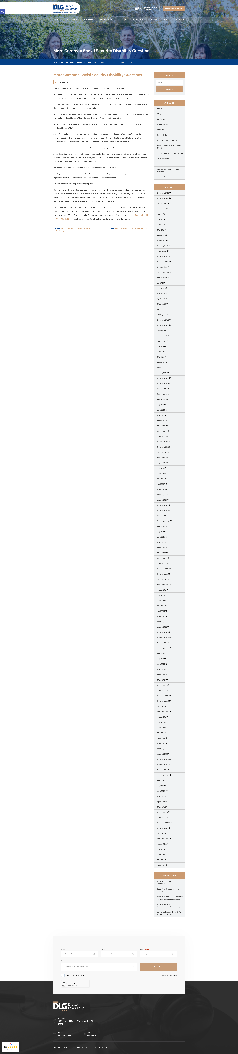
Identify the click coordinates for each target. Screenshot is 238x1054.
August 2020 (162, 278)
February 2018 (162, 431)
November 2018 (163, 383)
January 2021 (162, 251)
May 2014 (160, 669)
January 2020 (162, 315)
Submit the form (158, 967)
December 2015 (163, 569)
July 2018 (160, 405)
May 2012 (160, 796)
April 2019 (161, 362)
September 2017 (163, 458)
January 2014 (162, 690)
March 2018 (161, 426)
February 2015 (162, 622)
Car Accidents (162, 119)
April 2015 (161, 611)
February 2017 (162, 495)
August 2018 (162, 399)
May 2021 (160, 230)
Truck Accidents (163, 158)
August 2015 (162, 590)
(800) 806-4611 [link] (62, 219)
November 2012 (163, 765)
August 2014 (162, 653)
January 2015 (162, 627)
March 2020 (161, 304)
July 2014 (160, 659)
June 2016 (161, 537)
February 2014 (162, 685)
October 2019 (162, 330)
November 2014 (163, 637)
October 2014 (162, 643)
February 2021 (162, 246)
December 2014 (163, 632)
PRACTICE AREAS (106, 20)
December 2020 (163, 256)
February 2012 (162, 812)
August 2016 (162, 526)
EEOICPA (160, 130)
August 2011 (162, 844)
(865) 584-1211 (64, 1035)
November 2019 (163, 325)
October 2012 (162, 770)
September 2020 (163, 272)
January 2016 (162, 563)
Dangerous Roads (163, 124)
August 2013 (162, 717)
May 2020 (160, 293)
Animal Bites (161, 108)
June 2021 (161, 225)
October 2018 (162, 389)
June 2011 (161, 855)
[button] (2, 11)
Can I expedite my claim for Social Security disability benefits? (169, 913)
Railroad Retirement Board (167, 140)
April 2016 (161, 548)
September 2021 (163, 209)
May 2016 (160, 542)
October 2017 (162, 452)
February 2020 (162, 309)
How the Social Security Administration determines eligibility (170, 905)
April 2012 (161, 802)
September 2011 (163, 839)
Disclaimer (165, 975)
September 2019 (163, 336)
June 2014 (161, 664)
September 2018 (163, 394)
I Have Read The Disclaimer (75, 975)
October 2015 (162, 579)
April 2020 (161, 299)
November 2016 (163, 510)
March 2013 (161, 743)
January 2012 (162, 817)
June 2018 (161, 410)
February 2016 (162, 558)
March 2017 (161, 489)
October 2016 (162, 516)
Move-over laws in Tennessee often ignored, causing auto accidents (170, 898)
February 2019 (162, 368)
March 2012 (161, 807)
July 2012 (160, 786)
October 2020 (162, 267)
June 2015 (161, 600)
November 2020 (163, 262)
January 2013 (162, 754)
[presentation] (75, 984)
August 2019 (162, 341)
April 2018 (161, 420)
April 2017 (161, 484)
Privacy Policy (173, 975)
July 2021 (160, 219)
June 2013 (161, 727)
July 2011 (160, 849)
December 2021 (163, 193)
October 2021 (162, 203)
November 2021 (163, 198)
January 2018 (162, 436)
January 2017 (162, 500)
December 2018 (163, 378)
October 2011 (162, 833)
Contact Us (179, 20)
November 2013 (163, 701)
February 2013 (162, 749)
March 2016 (161, 553)
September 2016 (163, 521)
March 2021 (161, 240)
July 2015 (160, 595)
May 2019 (160, 357)
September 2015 (163, 585)
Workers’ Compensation (166, 177)
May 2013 (160, 733)
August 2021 (162, 214)
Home (55, 20)
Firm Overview (71, 20)
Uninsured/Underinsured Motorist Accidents (169, 170)
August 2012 (162, 780)
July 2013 (160, 722)
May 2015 (160, 606)
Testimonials (139, 20)
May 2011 (160, 860)
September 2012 (163, 775)
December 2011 (163, 823)
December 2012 (163, 759)
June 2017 (161, 473)
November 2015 (163, 574)
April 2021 (161, 235)
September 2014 (163, 648)
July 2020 (160, 283)
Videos (154, 20)
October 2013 (162, 706)
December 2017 (163, 442)
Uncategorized (162, 164)
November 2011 (163, 828)
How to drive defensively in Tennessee (167, 882)
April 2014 (161, 675)
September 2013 (163, 712)
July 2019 (160, 346)
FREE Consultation (173, 8)
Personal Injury (162, 135)
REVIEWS (123, 20)
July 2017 (160, 468)
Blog (166, 20)
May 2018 (160, 415)
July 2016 (160, 532)
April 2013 (161, 738)
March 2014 (161, 680)
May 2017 (160, 479)
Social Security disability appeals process (168, 890)
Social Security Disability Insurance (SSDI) (76, 62)
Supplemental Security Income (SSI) (170, 153)
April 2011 (161, 865)
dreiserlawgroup (62, 82)
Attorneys (88, 20)
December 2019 (163, 320)
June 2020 (161, 288)
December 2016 (163, 505)
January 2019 (162, 373)
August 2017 (162, 463)
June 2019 (161, 352)
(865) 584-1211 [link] (141, 215)
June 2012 (161, 791)
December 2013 (163, 696)
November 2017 (163, 447)
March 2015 (161, 616)
